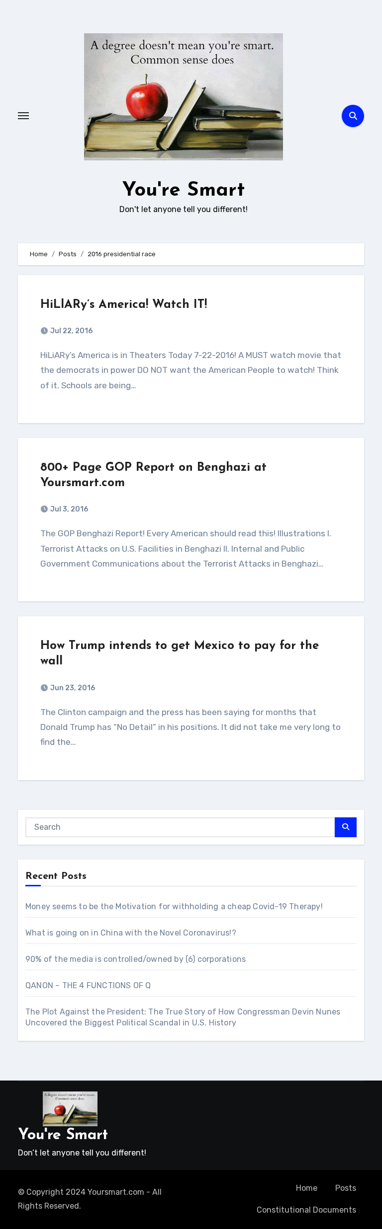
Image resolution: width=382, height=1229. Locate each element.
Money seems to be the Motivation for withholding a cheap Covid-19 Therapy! (174, 906)
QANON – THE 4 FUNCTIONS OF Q (88, 985)
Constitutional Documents (306, 1210)
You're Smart (183, 191)
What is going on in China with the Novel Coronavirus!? (130, 933)
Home (306, 1188)
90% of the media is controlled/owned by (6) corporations (135, 959)
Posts (345, 1188)
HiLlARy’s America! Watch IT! (123, 305)
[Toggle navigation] (23, 115)
